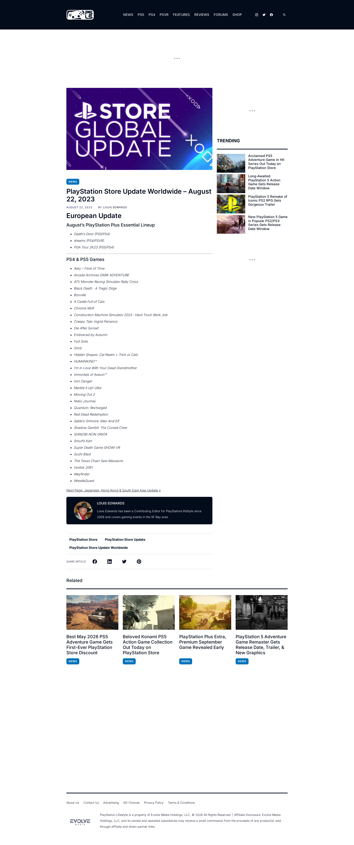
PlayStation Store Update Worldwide (98, 548)
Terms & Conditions (181, 802)
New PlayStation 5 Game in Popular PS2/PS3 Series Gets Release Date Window (268, 223)
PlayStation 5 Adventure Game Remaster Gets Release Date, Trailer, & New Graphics (261, 644)
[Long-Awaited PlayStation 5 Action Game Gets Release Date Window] (231, 183)
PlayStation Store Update (125, 539)
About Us (72, 802)
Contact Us (91, 802)
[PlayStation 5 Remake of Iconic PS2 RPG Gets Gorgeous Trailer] (231, 204)
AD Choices (131, 802)
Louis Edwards (115, 207)
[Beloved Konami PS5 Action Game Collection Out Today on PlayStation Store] (149, 612)
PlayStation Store (83, 539)
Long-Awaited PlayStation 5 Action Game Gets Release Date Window (264, 182)
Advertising (111, 802)
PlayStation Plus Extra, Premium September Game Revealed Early (202, 642)
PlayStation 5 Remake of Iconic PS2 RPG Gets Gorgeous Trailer (267, 200)
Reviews (201, 15)
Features (181, 15)
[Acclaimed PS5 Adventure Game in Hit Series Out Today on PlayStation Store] (231, 163)
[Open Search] (284, 15)
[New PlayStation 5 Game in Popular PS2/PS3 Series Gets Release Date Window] (231, 224)
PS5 (141, 15)
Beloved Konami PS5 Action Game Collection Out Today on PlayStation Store (147, 644)
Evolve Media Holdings (167, 815)
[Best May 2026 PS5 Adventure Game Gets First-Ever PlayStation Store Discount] (92, 612)
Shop (237, 15)
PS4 (152, 15)
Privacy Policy (154, 802)
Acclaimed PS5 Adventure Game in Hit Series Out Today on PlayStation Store (266, 162)
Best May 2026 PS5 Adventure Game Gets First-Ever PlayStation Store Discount (89, 644)
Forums (221, 15)
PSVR (164, 15)
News (128, 15)
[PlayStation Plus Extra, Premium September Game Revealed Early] (205, 612)
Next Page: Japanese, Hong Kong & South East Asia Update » (113, 490)
